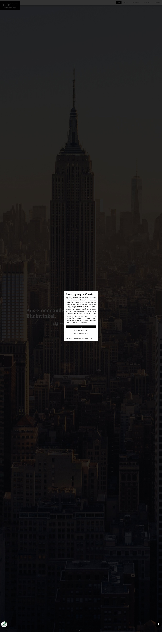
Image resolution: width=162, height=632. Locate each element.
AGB (91, 338)
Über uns (147, 3)
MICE (125, 3)
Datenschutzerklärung (82, 322)
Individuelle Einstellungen (81, 330)
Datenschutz (77, 338)
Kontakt (157, 3)
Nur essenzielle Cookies (81, 333)
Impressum (69, 338)
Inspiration (136, 3)
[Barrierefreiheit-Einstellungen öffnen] (158, 624)
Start (118, 3)
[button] (79, 630)
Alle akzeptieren (81, 327)
